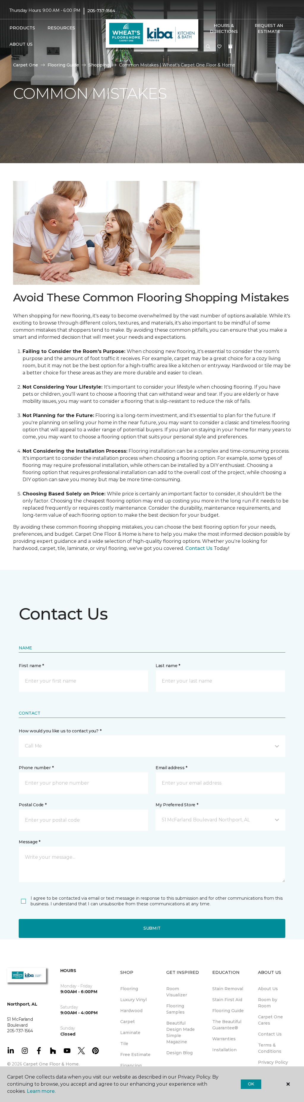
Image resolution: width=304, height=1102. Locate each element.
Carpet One (25, 65)
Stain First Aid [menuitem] (227, 999)
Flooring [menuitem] (129, 988)
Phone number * (36, 768)
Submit (152, 928)
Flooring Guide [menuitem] (228, 1010)
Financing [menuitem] (131, 1065)
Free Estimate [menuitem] (135, 1054)
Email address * (171, 768)
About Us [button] (21, 44)
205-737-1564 (101, 10)
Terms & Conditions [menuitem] (269, 1048)
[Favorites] (219, 46)
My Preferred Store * (177, 805)
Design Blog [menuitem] (179, 1052)
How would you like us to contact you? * (60, 731)
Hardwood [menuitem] (131, 1010)
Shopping (99, 65)
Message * (29, 842)
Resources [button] (61, 28)
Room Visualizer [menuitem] (176, 992)
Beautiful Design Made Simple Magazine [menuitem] (180, 1032)
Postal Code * (32, 805)
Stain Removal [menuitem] (227, 988)
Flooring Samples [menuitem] (175, 1009)
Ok (251, 1084)
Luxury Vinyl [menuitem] (133, 999)
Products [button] (22, 28)
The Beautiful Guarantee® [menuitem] (226, 1025)
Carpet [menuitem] (127, 1021)
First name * (31, 666)
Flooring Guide (63, 65)
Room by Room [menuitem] (267, 1003)
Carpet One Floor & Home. (51, 1064)
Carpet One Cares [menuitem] (270, 1020)
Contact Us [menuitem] (270, 1034)
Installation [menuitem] (224, 1049)
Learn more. (41, 1091)
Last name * (168, 666)
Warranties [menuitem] (224, 1038)
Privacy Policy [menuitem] (273, 1062)
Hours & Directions (224, 28)
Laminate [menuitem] (130, 1032)
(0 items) (230, 46)
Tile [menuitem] (124, 1043)
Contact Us (199, 548)
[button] (208, 46)
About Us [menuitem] (268, 988)
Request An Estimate (269, 28)
